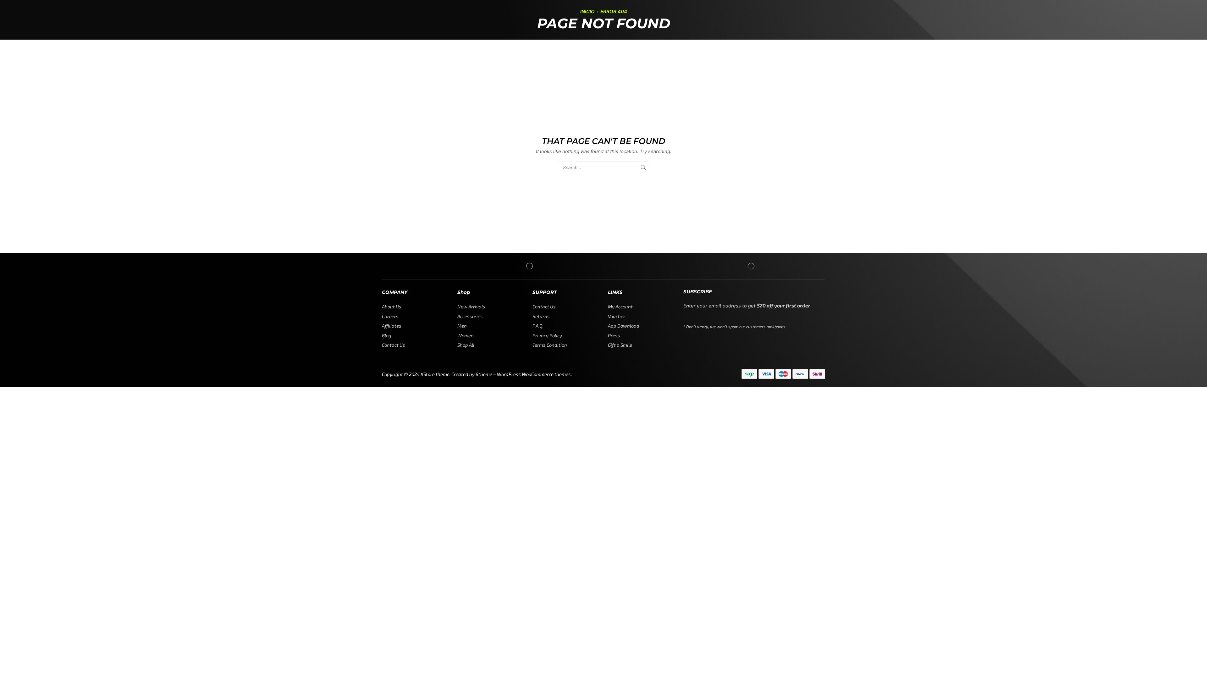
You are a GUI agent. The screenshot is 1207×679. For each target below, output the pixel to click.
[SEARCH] (643, 167)
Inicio (587, 11)
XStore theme (435, 374)
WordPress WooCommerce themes (534, 374)
